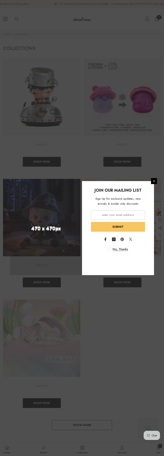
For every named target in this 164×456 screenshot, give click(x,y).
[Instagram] (114, 239)
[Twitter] (130, 239)
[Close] (154, 181)
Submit (118, 226)
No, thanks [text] (120, 249)
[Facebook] (105, 239)
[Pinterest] (122, 239)
